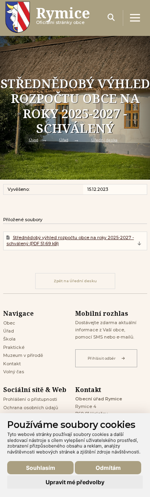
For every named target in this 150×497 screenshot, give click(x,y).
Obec (9, 323)
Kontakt (12, 363)
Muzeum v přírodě (23, 355)
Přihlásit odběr (102, 358)
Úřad (63, 139)
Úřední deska (104, 139)
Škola (9, 339)
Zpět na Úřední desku (75, 281)
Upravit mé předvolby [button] (75, 482)
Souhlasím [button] (40, 467)
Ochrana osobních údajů (30, 407)
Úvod (33, 139)
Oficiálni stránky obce (63, 17)
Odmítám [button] (108, 467)
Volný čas (13, 371)
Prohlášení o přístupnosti (30, 399)
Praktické (13, 347)
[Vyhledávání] (111, 18)
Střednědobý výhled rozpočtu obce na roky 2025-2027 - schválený (70, 240)
